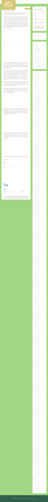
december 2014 (36, 338)
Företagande (36, 50)
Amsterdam (16, 196)
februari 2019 (36, 228)
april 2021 (35, 171)
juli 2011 (35, 428)
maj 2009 (35, 481)
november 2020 (36, 182)
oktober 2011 (36, 422)
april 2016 (35, 303)
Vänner (35, 63)
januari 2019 (36, 230)
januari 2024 (36, 120)
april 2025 (35, 87)
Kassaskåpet (14, 197)
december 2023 (36, 122)
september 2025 (36, 76)
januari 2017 (36, 283)
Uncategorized (36, 57)
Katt (16, 197)
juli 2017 (35, 270)
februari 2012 (36, 413)
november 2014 (36, 340)
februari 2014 (36, 360)
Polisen (6, 198)
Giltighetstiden (9, 197)
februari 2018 (36, 254)
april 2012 (35, 408)
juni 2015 (35, 325)
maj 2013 (35, 380)
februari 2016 (36, 307)
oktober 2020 (36, 184)
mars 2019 (36, 226)
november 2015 (36, 314)
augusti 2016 (36, 294)
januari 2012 (36, 415)
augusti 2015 (36, 320)
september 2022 (36, 133)
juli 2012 (35, 402)
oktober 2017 (36, 263)
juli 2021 (35, 164)
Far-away (26, 196)
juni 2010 (35, 457)
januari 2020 (36, 204)
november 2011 (36, 419)
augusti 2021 (36, 162)
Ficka (28, 196)
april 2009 (35, 483)
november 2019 (36, 208)
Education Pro (20, 498)
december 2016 (36, 285)
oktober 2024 (36, 100)
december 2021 (36, 153)
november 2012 (36, 393)
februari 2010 (36, 461)
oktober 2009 (36, 470)
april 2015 (35, 329)
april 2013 (35, 382)
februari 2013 (36, 386)
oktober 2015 (36, 316)
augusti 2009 (36, 474)
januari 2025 (36, 94)
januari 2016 (36, 309)
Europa (24, 196)
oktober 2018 (36, 237)
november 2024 (36, 98)
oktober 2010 (36, 448)
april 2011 (35, 435)
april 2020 (35, 197)
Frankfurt (9, 16)
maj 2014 (35, 353)
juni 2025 (35, 83)
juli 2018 (35, 243)
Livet (21, 197)
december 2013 (36, 364)
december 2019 (36, 206)
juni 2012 (35, 404)
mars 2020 (36, 199)
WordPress (31, 498)
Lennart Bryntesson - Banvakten (8, 4)
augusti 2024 (36, 105)
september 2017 (36, 265)
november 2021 (36, 155)
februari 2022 (36, 149)
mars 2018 (36, 252)
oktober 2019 (36, 210)
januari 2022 (36, 151)
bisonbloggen (10, 196)
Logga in (35, 498)
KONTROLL (13, 190)
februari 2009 (36, 488)
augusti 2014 (36, 347)
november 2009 (36, 468)
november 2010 (36, 446)
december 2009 (36, 466)
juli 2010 (35, 455)
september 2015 (36, 318)
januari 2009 (36, 490)
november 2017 (36, 261)
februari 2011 (36, 439)
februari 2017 (36, 281)
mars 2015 (36, 331)
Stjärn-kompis (15, 198)
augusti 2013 (36, 373)
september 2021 (36, 160)
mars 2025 (36, 89)
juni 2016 (35, 298)
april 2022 (35, 144)
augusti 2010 (36, 452)
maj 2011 (35, 433)
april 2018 (35, 250)
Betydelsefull (19, 196)
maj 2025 (35, 85)
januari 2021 (36, 177)
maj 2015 (35, 327)
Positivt (8, 198)
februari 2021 (36, 175)
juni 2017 (35, 272)
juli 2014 (35, 349)
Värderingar (13, 196)
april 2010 (35, 459)
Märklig (23, 197)
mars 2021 (36, 173)
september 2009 (36, 472)
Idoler (12, 197)
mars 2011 (36, 437)
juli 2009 (35, 477)
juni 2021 (35, 166)
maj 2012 (35, 406)
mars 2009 (36, 485)
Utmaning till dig (36, 61)
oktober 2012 (36, 395)
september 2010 (36, 450)
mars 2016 (36, 305)
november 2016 (36, 287)
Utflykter (35, 59)
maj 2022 (35, 142)
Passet (28, 197)
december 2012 (36, 391)
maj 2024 (35, 111)
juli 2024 (35, 107)
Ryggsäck (11, 198)
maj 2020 (35, 195)
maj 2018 (35, 248)
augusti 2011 (36, 426)
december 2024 (36, 96)
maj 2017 (35, 274)
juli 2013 (35, 375)
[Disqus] (16, 213)
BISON (15, 81)
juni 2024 (35, 109)
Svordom (18, 198)
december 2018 (36, 232)
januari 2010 (36, 463)
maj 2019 (35, 221)
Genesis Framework (26, 498)
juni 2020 (35, 193)
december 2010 (36, 444)
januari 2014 (36, 362)
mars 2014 (36, 358)
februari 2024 (36, 118)
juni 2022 (35, 140)
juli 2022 (35, 138)
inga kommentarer (27, 198)
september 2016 (36, 292)
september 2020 (36, 186)
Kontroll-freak (18, 197)
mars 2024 (36, 116)
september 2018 (36, 239)
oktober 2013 (36, 369)
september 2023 (36, 129)
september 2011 (36, 424)
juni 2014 (35, 351)
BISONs (13, 16)
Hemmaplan (36, 52)
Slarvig (13, 198)
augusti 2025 (36, 78)
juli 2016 (35, 296)
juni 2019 (35, 219)
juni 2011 (35, 430)
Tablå (20, 198)
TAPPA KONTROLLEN (6, 190)
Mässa (24, 197)
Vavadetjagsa (22, 198)
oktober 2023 (36, 127)
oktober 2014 (36, 342)
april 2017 (35, 276)
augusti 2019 (36, 215)
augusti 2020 (36, 188)
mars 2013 (36, 384)
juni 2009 (35, 479)
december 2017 (36, 259)
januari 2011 (36, 441)
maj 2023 (35, 131)
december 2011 (36, 417)
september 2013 (36, 371)
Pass (26, 197)
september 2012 (36, 397)
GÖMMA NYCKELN (22, 190)
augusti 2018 (36, 241)
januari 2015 (36, 336)
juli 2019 (35, 217)
